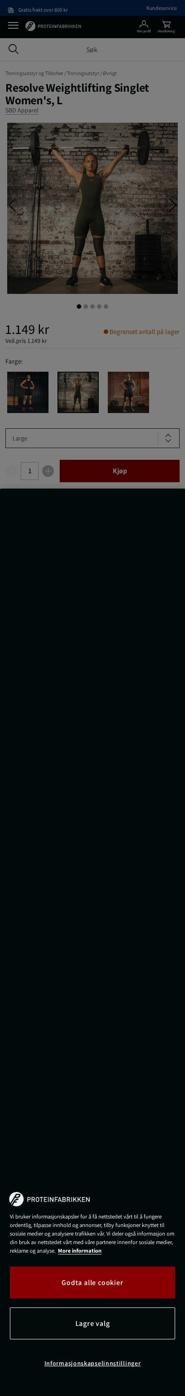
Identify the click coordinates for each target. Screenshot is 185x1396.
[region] (92, 942)
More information (79, 1250)
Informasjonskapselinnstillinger (92, 1363)
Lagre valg (92, 1323)
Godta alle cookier (92, 1282)
